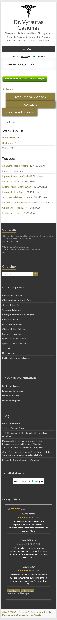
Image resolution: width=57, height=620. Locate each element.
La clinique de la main (12, 324)
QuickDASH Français (13, 207)
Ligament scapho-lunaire (15, 165)
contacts (30, 104)
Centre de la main (10, 305)
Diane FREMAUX (28, 540)
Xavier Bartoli (28, 514)
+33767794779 (14, 241)
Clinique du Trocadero (12, 295)
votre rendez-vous (19, 112)
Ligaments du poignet (13, 191)
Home (5, 170)
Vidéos (6, 148)
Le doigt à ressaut (11, 213)
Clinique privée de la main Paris (16, 300)
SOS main (6, 348)
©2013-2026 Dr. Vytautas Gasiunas (19, 612)
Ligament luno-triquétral (15, 176)
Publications (8, 137)
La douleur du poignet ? (13, 391)
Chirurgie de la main (11, 309)
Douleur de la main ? (11, 386)
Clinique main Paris (11, 319)
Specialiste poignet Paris (14, 338)
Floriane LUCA (28, 567)
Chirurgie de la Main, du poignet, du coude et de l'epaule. (26, 613)
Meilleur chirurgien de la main (16, 358)
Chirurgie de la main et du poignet (18, 314)
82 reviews (23, 509)
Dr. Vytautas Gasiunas (28, 25)
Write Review (27, 590)
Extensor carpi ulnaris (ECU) (16, 186)
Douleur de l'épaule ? (12, 400)
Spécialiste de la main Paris (15, 343)
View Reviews (13, 590)
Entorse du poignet (11, 423)
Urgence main (8, 353)
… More (31, 530)
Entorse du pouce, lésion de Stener (19, 202)
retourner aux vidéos (30, 97)
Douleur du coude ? (11, 395)
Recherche (7, 142)
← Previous (12, 121)
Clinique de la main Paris (13, 329)
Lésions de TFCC (11, 181)
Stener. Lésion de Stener (14, 428)
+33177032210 (13, 252)
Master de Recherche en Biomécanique (21, 460)
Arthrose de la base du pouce (17, 197)
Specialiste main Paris (12, 334)
